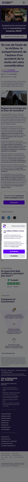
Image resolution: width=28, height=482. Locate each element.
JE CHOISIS (14, 256)
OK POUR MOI (14, 251)
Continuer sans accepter (17, 226)
